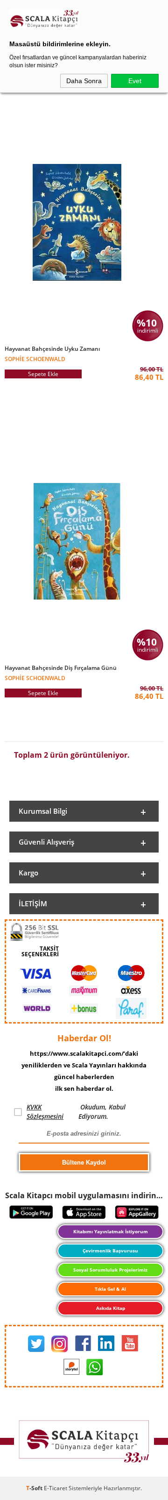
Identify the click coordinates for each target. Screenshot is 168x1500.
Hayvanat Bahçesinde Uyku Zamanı (52, 349)
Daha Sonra (84, 81)
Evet (134, 81)
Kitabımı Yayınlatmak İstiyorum (110, 1231)
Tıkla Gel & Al (110, 1289)
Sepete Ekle (43, 374)
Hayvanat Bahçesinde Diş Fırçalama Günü (61, 668)
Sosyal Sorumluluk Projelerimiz (110, 1269)
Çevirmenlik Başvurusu (110, 1250)
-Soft (35, 1488)
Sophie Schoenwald (35, 358)
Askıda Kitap (110, 1308)
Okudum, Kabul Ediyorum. (76, 1111)
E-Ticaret (55, 1488)
